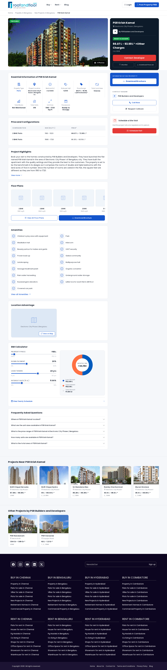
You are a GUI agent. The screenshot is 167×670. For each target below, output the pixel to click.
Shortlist (124, 65)
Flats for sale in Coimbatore (134, 588)
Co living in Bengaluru (57, 638)
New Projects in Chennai (22, 600)
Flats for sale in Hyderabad (97, 588)
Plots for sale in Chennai (22, 596)
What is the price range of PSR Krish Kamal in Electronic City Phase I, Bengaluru (44, 431)
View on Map (48, 334)
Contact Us (110, 666)
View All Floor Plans (35, 218)
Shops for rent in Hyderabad (98, 642)
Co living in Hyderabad (95, 638)
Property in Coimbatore (133, 584)
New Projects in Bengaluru (45, 13)
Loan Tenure (17, 371)
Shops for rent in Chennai (22, 642)
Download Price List (146, 65)
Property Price (18, 352)
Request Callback (136, 108)
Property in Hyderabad (95, 584)
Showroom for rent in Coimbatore (137, 650)
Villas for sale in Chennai (22, 592)
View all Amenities (19, 294)
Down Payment (18, 361)
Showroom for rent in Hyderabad (100, 650)
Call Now (136, 102)
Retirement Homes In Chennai (24, 604)
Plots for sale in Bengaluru (59, 596)
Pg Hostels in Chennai (20, 633)
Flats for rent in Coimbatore (135, 625)
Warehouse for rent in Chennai (25, 654)
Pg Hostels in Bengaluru (58, 633)
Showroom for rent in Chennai (24, 650)
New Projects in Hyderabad (97, 600)
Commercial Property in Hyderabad (101, 609)
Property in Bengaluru (23, 13)
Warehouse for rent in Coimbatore (138, 654)
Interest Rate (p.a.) (20, 380)
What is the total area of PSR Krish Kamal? (29, 443)
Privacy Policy (142, 666)
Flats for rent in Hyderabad (97, 625)
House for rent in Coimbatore (135, 629)
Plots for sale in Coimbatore (135, 596)
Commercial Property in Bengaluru (63, 609)
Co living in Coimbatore (133, 638)
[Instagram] (20, 564)
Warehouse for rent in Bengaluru (62, 654)
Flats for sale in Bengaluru (59, 588)
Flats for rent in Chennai (22, 625)
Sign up (152, 564)
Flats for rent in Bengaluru (59, 625)
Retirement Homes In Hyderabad (100, 604)
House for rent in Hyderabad (98, 629)
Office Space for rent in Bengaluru (63, 646)
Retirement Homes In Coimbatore (137, 604)
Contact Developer (134, 57)
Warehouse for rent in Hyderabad (100, 654)
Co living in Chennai (20, 638)
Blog (151, 666)
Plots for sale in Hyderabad (97, 596)
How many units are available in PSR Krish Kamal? (32, 437)
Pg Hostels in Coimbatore (133, 633)
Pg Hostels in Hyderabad (96, 633)
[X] (41, 564)
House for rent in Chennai (22, 629)
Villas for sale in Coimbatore (135, 592)
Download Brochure (83, 218)
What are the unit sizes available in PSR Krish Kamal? (33, 425)
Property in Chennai (20, 584)
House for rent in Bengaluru (60, 629)
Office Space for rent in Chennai (26, 646)
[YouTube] (27, 564)
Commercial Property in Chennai (26, 609)
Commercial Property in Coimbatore (139, 609)
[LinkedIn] (34, 564)
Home (10, 13)
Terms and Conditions (126, 666)
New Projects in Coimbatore (135, 600)
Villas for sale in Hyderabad (97, 592)
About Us (100, 666)
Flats (19, 91)
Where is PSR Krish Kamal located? (26, 419)
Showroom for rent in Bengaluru (62, 650)
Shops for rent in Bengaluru (60, 642)
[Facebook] (13, 564)
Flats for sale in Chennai (21, 588)
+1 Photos (100, 63)
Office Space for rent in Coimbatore (139, 646)
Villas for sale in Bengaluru (59, 592)
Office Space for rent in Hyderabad (101, 646)
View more (15, 175)
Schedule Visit (135, 130)
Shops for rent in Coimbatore (135, 642)
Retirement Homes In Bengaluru (62, 604)
